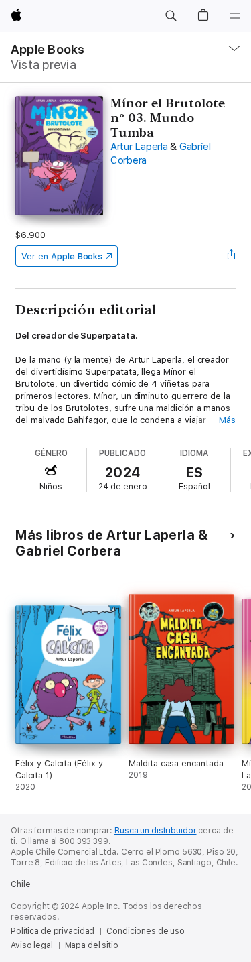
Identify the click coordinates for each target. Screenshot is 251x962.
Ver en (61, 256)
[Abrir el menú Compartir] (231, 256)
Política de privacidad (52, 931)
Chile (20, 884)
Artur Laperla (139, 147)
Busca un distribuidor (155, 830)
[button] (171, 16)
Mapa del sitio (91, 945)
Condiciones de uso (145, 931)
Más (227, 420)
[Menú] (235, 16)
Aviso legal (32, 945)
